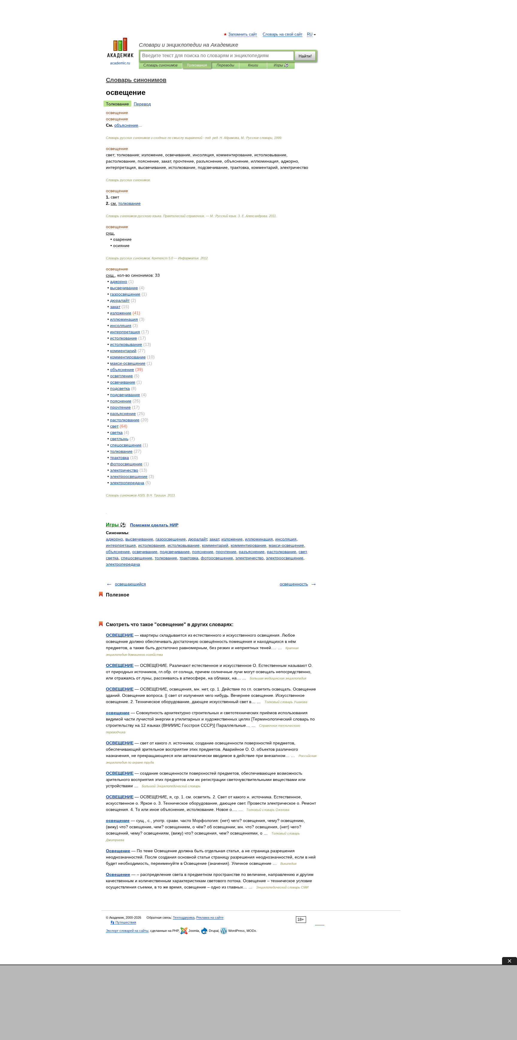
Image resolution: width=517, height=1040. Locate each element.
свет (302, 551)
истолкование (151, 545)
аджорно (114, 539)
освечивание (144, 551)
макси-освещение (286, 545)
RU (309, 34)
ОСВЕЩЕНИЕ (119, 635)
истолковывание (184, 545)
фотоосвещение (217, 557)
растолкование (281, 551)
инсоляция (285, 539)
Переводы (225, 65)
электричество (249, 557)
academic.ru (120, 63)
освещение (118, 712)
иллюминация (259, 539)
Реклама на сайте (209, 917)
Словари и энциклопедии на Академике (188, 45)
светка (112, 557)
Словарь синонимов (160, 65)
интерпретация (121, 545)
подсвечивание (175, 551)
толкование (166, 557)
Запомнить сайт (243, 34)
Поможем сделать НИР (154, 525)
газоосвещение (171, 539)
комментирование (248, 545)
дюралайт (197, 539)
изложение (232, 539)
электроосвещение (284, 557)
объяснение (118, 551)
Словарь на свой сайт (282, 34)
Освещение (118, 850)
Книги (253, 65)
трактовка (189, 557)
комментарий (215, 545)
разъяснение (251, 551)
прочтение (226, 551)
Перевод (142, 104)
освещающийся (130, 584)
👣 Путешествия (123, 922)
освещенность (294, 584)
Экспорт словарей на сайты (127, 930)
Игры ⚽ (281, 65)
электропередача (123, 564)
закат (214, 539)
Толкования (197, 65)
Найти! (305, 56)
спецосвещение (136, 557)
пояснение (202, 551)
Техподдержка (183, 917)
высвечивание (139, 539)
